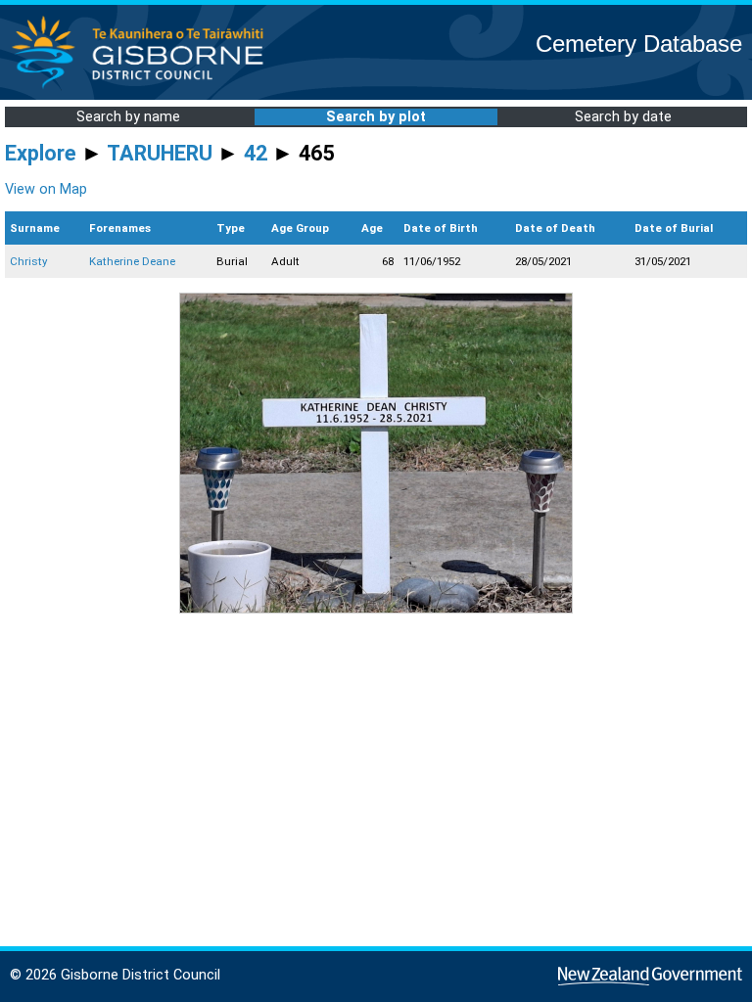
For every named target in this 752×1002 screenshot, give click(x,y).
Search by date (623, 117)
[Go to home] (143, 87)
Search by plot (376, 117)
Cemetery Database (639, 43)
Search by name (128, 117)
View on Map (46, 189)
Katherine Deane (132, 261)
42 (255, 153)
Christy (28, 261)
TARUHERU (159, 153)
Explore (40, 153)
